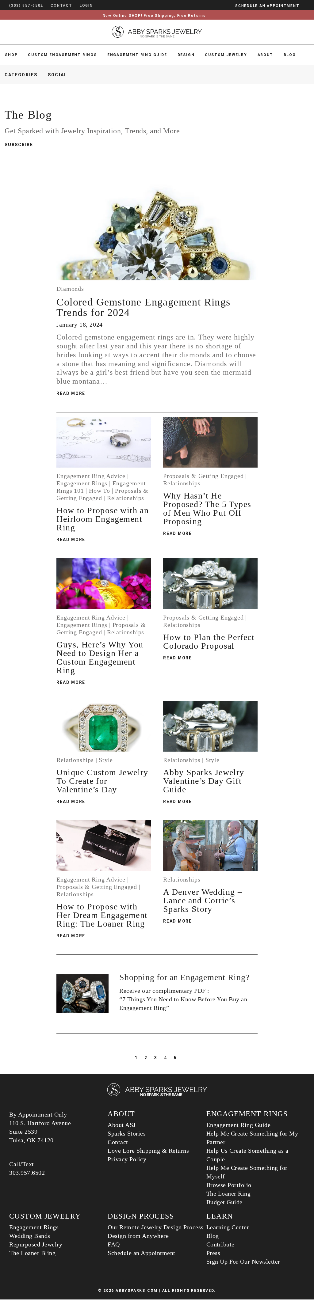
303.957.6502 (27, 1172)
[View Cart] (102, 5)
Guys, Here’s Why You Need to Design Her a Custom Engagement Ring (99, 657)
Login (86, 5)
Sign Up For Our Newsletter (243, 1261)
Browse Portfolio (228, 1185)
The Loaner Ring (228, 1193)
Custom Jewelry (226, 55)
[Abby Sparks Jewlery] (157, 1095)
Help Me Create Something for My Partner (252, 1137)
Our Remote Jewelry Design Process (156, 1227)
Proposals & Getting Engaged (203, 475)
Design (186, 55)
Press (213, 1253)
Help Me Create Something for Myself (247, 1172)
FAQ (114, 1244)
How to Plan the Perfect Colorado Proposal (209, 641)
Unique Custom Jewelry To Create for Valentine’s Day (102, 781)
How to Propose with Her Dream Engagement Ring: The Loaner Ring (101, 915)
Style (106, 760)
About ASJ (122, 1124)
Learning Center (227, 1227)
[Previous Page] (127, 1058)
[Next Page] (185, 1058)
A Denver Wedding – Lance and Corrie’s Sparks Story (202, 900)
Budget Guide (224, 1202)
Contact (118, 1142)
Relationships (125, 498)
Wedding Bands (29, 1235)
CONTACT (61, 5)
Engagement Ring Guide (137, 55)
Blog (290, 55)
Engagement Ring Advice (90, 475)
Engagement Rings (81, 483)
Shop (11, 55)
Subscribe (19, 144)
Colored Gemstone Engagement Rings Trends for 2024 (143, 307)
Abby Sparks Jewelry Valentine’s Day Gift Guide (203, 781)
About (265, 55)
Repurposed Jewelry (35, 1244)
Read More (70, 393)
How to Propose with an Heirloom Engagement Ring (102, 519)
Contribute (220, 1244)
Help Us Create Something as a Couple (247, 1155)
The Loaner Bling (32, 1253)
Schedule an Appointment (141, 1253)
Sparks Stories (127, 1133)
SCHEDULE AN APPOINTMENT (267, 6)
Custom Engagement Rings (62, 55)
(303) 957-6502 (26, 5)
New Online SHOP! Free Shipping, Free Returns (154, 15)
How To (99, 490)
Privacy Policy (127, 1159)
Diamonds (70, 288)
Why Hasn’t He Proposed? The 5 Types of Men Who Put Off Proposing (207, 508)
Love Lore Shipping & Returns (148, 1150)
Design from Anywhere (138, 1235)
